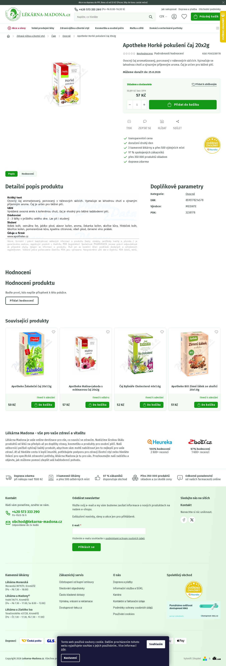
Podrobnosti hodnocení (169, 53)
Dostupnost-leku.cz (70, 607)
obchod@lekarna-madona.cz (37, 522)
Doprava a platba (187, 9)
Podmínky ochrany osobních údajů (133, 607)
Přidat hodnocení (22, 300)
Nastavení (70, 657)
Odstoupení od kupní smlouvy (76, 582)
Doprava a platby (123, 582)
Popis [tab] (11, 173)
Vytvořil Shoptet (192, 658)
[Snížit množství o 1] (130, 104)
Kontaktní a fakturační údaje (129, 601)
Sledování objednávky (72, 588)
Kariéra (117, 594)
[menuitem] (16, 28)
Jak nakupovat (168, 9)
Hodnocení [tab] (28, 173)
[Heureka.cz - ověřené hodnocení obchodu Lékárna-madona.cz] (194, 590)
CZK (161, 16)
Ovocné (190, 194)
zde (63, 649)
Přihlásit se (86, 547)
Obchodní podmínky (210, 9)
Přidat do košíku (186, 104)
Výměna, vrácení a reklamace (76, 601)
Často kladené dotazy (72, 594)
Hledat (151, 17)
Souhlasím (156, 644)
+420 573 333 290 (90, 9)
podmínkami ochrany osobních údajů (125, 538)
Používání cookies (123, 614)
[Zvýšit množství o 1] (144, 104)
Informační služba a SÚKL (128, 588)
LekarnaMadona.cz (183, 519)
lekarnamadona (192, 519)
